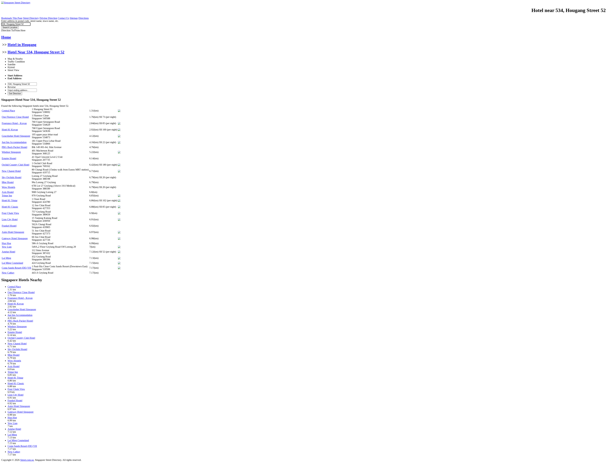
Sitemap (74, 18)
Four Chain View (10, 213)
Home (6, 37)
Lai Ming (6, 258)
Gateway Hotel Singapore (15, 238)
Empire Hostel (9, 158)
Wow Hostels (8, 187)
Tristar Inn (7, 195)
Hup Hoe (6, 243)
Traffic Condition (16, 61)
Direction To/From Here (13, 30)
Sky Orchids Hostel (11, 177)
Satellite (11, 64)
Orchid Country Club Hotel (15, 164)
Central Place (8, 110)
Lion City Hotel (10, 219)
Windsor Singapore (11, 152)
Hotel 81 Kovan (10, 129)
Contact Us (63, 18)
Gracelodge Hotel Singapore (16, 136)
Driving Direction (48, 18)
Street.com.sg (27, 460)
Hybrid (11, 67)
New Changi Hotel (11, 171)
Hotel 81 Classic (10, 206)
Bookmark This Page (11, 18)
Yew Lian (7, 246)
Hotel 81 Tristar (9, 200)
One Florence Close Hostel (15, 117)
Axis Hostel (8, 192)
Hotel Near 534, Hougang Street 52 (36, 52)
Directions (83, 18)
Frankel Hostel (9, 225)
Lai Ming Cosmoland (12, 263)
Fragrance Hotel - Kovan (14, 123)
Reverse (12, 87)
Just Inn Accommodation (14, 142)
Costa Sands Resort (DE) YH (16, 267)
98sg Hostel (8, 182)
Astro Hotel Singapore (13, 232)
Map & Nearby (15, 58)
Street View (13, 70)
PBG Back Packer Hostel (14, 147)
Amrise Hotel (8, 251)
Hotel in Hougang (22, 45)
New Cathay (8, 272)
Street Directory (31, 18)
